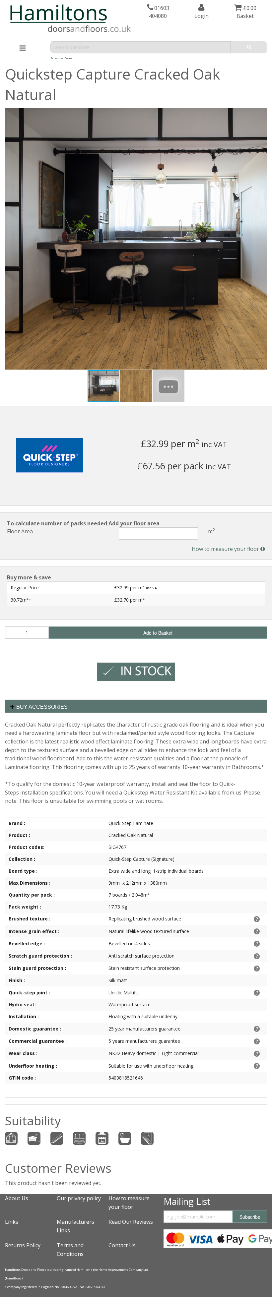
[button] (261, 113)
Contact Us (122, 1245)
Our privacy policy (79, 1198)
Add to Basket (157, 632)
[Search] (249, 47)
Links (11, 1221)
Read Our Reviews (130, 1221)
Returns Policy (22, 1245)
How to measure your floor (226, 549)
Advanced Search (62, 58)
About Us (16, 1198)
